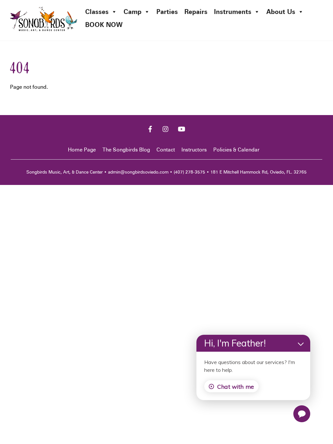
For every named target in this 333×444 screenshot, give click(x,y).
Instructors (194, 150)
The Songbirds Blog (126, 150)
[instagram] (165, 128)
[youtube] (181, 128)
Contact (165, 150)
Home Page (82, 150)
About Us (280, 12)
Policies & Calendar (236, 150)
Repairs (195, 12)
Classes (97, 12)
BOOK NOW (104, 25)
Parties (167, 12)
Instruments (232, 12)
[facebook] (150, 128)
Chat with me (235, 386)
